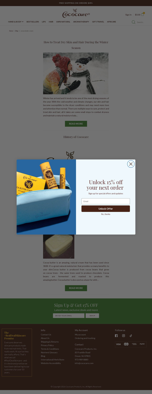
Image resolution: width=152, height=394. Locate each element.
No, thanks (105, 214)
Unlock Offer (106, 208)
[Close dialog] (130, 164)
